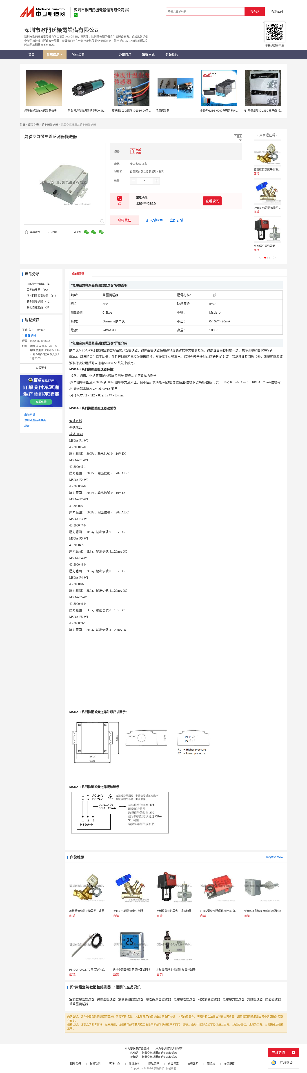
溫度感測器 (162, 110)
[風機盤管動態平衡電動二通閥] (267, 152)
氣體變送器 (255, 999)
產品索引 (29, 414)
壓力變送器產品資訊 (137, 1049)
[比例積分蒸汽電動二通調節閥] (267, 229)
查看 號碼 (30, 335)
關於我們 (75, 1064)
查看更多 (41, 368)
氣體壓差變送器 (185, 999)
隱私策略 (153, 1064)
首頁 (22, 125)
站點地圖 (134, 1064)
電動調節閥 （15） (38, 290)
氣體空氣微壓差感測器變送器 (159, 1053)
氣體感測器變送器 (130, 999)
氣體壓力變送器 (233, 999)
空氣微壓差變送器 (81, 999)
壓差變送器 (273, 999)
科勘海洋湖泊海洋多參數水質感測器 (89, 110)
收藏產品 (34, 232)
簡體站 (211, 1064)
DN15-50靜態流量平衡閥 (269, 208)
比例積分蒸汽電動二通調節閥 (271, 246)
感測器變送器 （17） (39, 302)
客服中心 (114, 1064)
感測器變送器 (50, 125)
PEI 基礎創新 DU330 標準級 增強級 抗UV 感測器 (272, 110)
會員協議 (173, 1064)
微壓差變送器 (106, 999)
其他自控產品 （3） (39, 307)
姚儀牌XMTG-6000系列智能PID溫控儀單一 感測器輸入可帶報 (236, 110)
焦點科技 (159, 1068)
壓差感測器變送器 (158, 999)
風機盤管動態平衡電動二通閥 (271, 169)
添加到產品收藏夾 (35, 420)
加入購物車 (154, 220)
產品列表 (33, 125)
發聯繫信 (124, 220)
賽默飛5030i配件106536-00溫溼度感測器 (137, 110)
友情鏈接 (229, 1064)
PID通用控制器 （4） (39, 284)
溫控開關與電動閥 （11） (42, 296)
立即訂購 (176, 220)
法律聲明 (192, 1064)
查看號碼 (212, 201)
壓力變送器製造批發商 (169, 1049)
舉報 (54, 232)
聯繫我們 (95, 1064)
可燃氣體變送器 (209, 999)
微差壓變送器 (78, 1004)
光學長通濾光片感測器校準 (40, 110)
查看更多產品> (274, 857)
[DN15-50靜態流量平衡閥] (267, 191)
